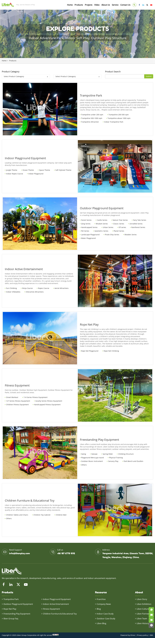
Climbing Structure (126, 454)
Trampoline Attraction (90, 122)
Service (115, 5)
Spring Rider (108, 454)
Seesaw (94, 454)
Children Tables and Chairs (17, 515)
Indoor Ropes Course (14, 174)
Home (70, 5)
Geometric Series (101, 231)
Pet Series (85, 231)
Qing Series (85, 224)
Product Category (10, 71)
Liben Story (142, 599)
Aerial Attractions (61, 288)
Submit (149, 76)
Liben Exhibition (144, 604)
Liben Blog (101, 623)
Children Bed (61, 515)
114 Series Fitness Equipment (35, 397)
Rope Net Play (10, 609)
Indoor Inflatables (13, 292)
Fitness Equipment (51, 609)
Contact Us (125, 5)
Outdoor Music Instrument (92, 461)
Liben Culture (143, 609)
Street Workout (12, 397)
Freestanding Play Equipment (17, 613)
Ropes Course (43, 288)
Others (84, 465)
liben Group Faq (11, 618)
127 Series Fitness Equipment (18, 401)
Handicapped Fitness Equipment (47, 404)
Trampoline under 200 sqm (92, 114)
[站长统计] (56, 635)
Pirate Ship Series (112, 234)
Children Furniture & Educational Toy (60, 613)
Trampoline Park (11, 599)
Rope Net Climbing (111, 351)
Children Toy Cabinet (41, 515)
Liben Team (142, 618)
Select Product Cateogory (14, 76)
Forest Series (86, 220)
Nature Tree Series (120, 220)
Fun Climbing (11, 288)
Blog (99, 609)
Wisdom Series (102, 224)
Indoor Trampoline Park (113, 122)
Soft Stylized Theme (63, 170)
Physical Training (116, 457)
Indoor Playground (35, 174)
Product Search (113, 71)
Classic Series (118, 224)
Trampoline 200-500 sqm (118, 114)
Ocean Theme (28, 170)
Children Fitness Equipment (17, 404)
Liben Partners (143, 613)
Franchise (101, 599)
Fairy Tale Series (139, 220)
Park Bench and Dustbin (133, 461)
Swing (83, 454)
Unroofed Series (136, 224)
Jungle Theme (11, 170)
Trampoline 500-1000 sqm (91, 118)
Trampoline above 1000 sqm (119, 118)
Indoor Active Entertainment (56, 604)
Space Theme (44, 170)
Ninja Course (27, 288)
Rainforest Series (138, 227)
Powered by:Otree (127, 635)
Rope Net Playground (89, 351)
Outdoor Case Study (106, 618)
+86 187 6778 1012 (66, 553)
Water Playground (88, 238)
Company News (104, 604)
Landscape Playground (90, 234)
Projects (88, 5)
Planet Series (119, 231)
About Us (105, 5)
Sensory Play (113, 461)
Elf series (122, 227)
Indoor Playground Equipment (57, 599)
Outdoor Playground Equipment (18, 604)
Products (79, 5)
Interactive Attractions (35, 292)
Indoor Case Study (105, 613)
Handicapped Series (89, 227)
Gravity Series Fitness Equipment (48, 401)
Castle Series (102, 220)
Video (97, 5)
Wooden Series (130, 234)
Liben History (143, 623)
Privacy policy (142, 635)
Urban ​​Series (108, 227)
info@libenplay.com (19, 553)
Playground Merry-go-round (92, 457)
